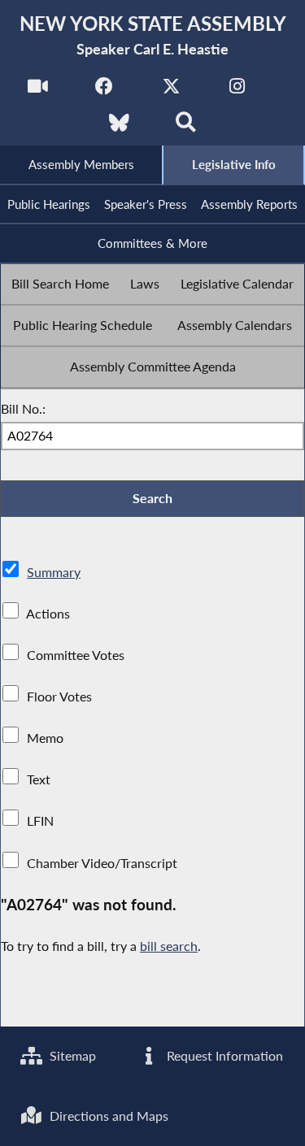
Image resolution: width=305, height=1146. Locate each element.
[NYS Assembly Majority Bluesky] (119, 127)
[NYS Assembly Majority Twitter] (171, 90)
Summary (54, 572)
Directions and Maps (107, 1115)
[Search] (186, 127)
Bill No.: (23, 408)
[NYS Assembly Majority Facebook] (104, 90)
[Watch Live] (38, 90)
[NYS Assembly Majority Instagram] (237, 90)
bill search (169, 945)
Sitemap (71, 1055)
